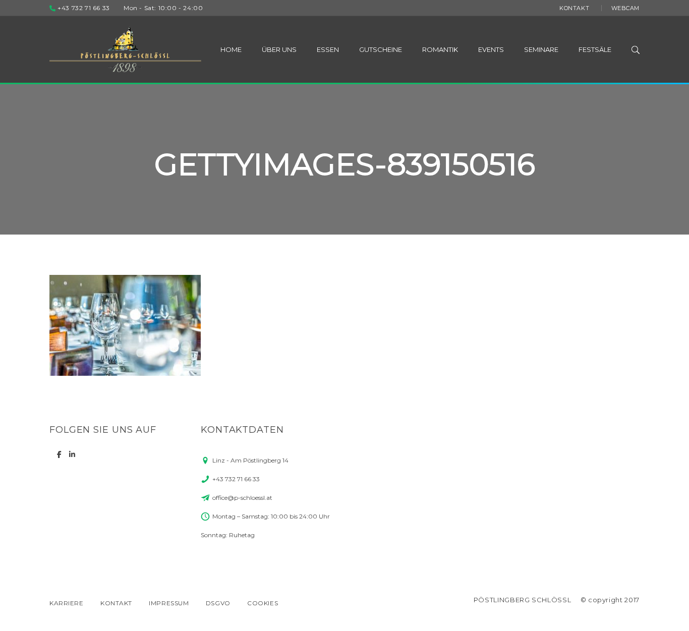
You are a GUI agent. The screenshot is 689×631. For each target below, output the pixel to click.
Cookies (262, 603)
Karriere (66, 603)
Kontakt (574, 8)
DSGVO (218, 603)
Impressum (169, 603)
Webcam (625, 8)
